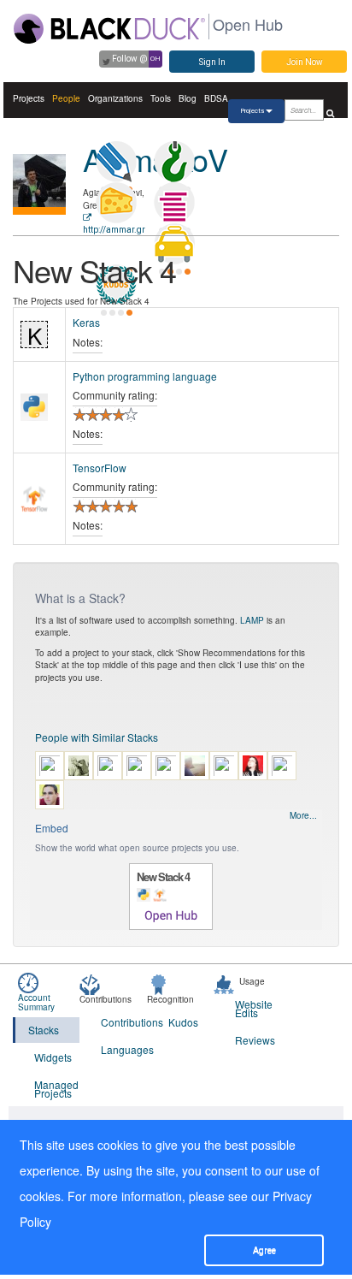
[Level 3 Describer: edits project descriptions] (116, 161)
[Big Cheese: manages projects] (116, 202)
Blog (188, 98)
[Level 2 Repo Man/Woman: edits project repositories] (174, 161)
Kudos (183, 1022)
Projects (28, 98)
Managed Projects (56, 1088)
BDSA (216, 98)
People (66, 98)
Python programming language (145, 376)
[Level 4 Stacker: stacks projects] (174, 202)
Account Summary (36, 1002)
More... (303, 815)
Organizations (115, 98)
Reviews (255, 1040)
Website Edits (254, 1008)
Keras (86, 322)
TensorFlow (99, 467)
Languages (123, 1049)
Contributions (123, 1022)
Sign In (212, 62)
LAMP (252, 620)
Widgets (53, 1057)
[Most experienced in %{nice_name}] (39, 211)
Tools (160, 98)
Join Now (304, 62)
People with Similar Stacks (96, 737)
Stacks (43, 1029)
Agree (264, 1250)
